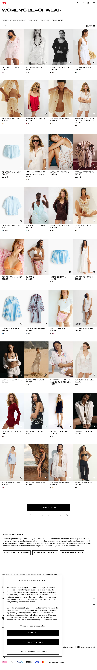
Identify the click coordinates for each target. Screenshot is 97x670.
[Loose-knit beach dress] (85, 205)
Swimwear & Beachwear (32, 574)
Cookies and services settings (33, 652)
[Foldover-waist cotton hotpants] (60, 308)
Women (14, 574)
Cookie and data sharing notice (32, 626)
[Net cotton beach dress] (12, 47)
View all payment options (56, 662)
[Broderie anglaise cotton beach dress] (60, 411)
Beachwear (51, 574)
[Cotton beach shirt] (12, 257)
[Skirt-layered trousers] (85, 462)
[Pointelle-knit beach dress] (60, 47)
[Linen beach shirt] (36, 152)
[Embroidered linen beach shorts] (60, 359)
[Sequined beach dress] (36, 462)
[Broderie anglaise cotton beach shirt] (60, 98)
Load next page (48, 507)
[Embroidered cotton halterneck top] (36, 411)
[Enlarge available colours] (3, 72)
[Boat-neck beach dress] (12, 411)
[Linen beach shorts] (85, 98)
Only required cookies (33, 642)
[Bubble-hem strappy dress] (36, 98)
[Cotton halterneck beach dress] (85, 47)
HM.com (5, 574)
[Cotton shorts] (60, 257)
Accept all (33, 633)
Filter (89, 26)
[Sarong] (36, 257)
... (54, 515)
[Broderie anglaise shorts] (12, 152)
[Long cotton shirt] (12, 308)
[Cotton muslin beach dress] (85, 308)
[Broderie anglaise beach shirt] (12, 205)
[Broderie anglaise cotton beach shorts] (12, 98)
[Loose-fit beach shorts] (12, 359)
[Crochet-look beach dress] (60, 152)
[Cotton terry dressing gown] (85, 152)
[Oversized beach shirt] (85, 411)
